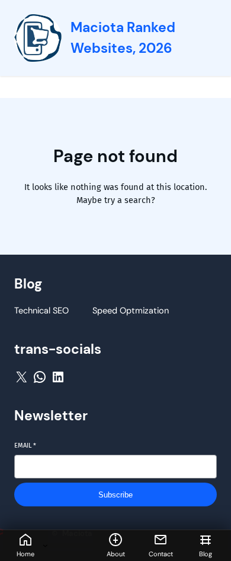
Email (25, 445)
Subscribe (115, 494)
